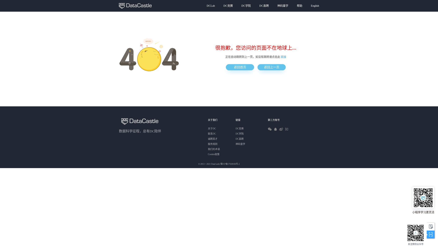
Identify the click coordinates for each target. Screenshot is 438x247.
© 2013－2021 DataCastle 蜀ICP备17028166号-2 (219, 164)
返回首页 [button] (240, 67)
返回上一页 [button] (271, 67)
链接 (283, 56)
